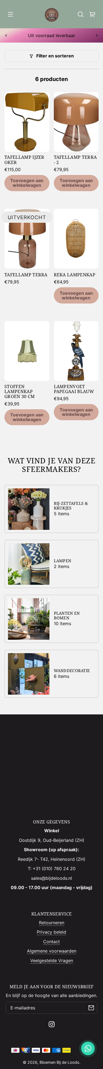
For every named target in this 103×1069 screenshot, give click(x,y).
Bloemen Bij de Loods (59, 1062)
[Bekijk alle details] (26, 122)
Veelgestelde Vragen (51, 960)
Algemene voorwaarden (51, 951)
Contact (51, 941)
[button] (80, 14)
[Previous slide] (6, 35)
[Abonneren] (91, 1008)
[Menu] (10, 14)
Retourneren (51, 922)
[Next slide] (97, 35)
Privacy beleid (51, 932)
